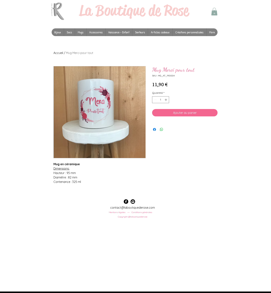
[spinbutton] (160, 100)
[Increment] (166, 100)
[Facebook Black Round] (126, 201)
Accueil (58, 53)
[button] (214, 11)
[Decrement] (155, 100)
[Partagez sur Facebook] (154, 129)
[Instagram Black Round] (133, 201)
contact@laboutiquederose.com (132, 207)
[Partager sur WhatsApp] (161, 129)
